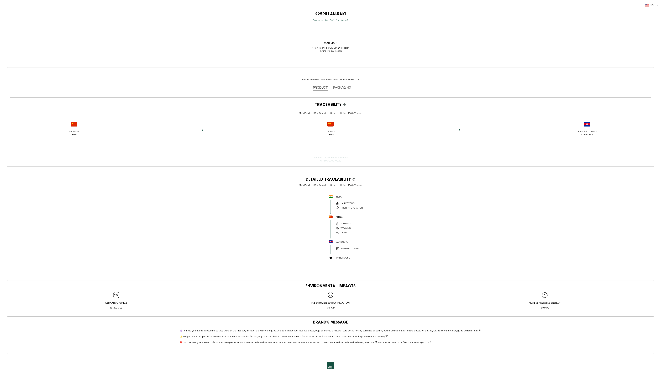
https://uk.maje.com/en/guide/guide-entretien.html (452, 331)
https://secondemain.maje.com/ (413, 342)
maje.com (369, 342)
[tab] (320, 87)
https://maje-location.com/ (372, 337)
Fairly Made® (339, 20)
